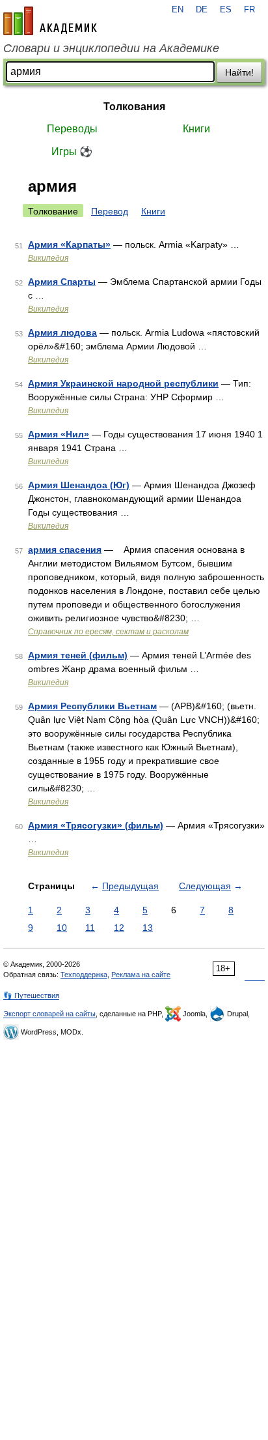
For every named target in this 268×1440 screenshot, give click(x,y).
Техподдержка (83, 974)
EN (177, 9)
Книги (196, 128)
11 (90, 927)
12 (119, 927)
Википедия (48, 258)
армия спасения (64, 549)
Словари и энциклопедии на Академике (111, 48)
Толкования (134, 106)
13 (147, 927)
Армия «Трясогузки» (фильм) (95, 825)
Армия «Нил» (58, 434)
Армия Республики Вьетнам (92, 706)
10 (62, 927)
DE (202, 9)
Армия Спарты (62, 281)
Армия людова (62, 332)
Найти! (239, 72)
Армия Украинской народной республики (123, 383)
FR (249, 9)
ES (226, 9)
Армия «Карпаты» (69, 244)
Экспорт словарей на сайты (49, 1014)
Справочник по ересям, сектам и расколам (108, 631)
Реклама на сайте (140, 974)
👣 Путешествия (31, 995)
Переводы (72, 128)
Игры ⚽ (71, 151)
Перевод (109, 211)
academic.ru (50, 21)
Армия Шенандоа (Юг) (78, 485)
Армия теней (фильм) (77, 655)
